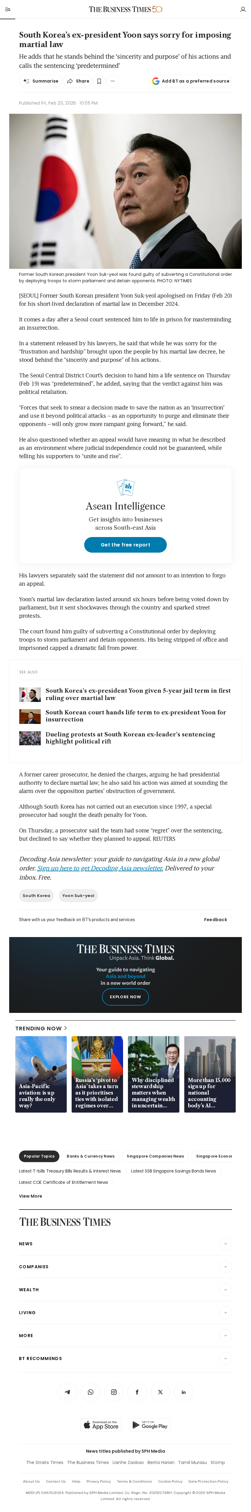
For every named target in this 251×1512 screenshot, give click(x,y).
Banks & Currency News (90, 1156)
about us (31, 1481)
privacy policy (99, 1481)
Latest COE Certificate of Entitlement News (63, 1182)
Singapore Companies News (155, 1156)
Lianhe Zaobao (128, 1462)
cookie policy (170, 1481)
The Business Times (88, 1462)
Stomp (218, 1462)
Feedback (215, 920)
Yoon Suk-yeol (78, 896)
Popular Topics (39, 1156)
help (76, 1481)
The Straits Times (44, 1462)
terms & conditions (134, 1481)
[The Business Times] (120, 9)
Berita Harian (161, 1462)
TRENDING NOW (38, 1028)
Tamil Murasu (192, 1462)
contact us (56, 1481)
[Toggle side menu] (7, 9)
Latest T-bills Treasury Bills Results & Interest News (70, 1171)
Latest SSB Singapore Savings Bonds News (173, 1171)
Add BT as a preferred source (196, 81)
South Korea (36, 896)
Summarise (45, 81)
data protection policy (208, 1481)
